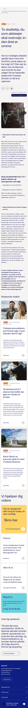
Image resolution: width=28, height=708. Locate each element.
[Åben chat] (24, 704)
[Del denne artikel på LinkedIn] (11, 88)
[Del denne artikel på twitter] (7, 88)
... (1, 8)
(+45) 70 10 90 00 (11, 609)
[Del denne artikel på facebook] (3, 88)
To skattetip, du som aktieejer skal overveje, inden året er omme (14, 12)
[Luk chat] (3, 704)
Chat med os (6, 679)
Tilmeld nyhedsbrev (9, 653)
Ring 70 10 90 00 (5, 674)
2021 (4, 9)
